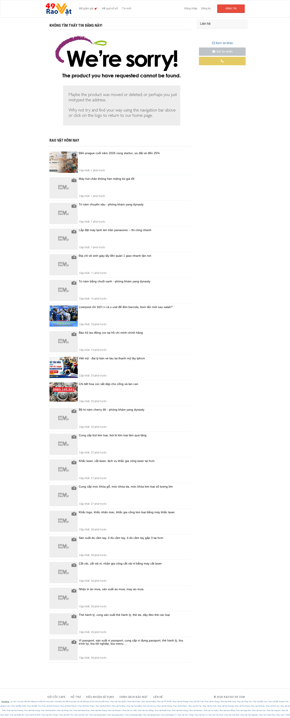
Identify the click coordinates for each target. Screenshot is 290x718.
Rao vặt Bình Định (103, 706)
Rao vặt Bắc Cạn (260, 702)
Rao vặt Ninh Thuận (50, 715)
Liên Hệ (158, 697)
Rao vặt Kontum (115, 710)
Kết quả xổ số (110, 8)
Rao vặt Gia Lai (149, 706)
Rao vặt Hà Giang (164, 706)
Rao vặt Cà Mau (119, 706)
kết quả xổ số (88, 702)
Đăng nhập (190, 8)
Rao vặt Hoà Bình (48, 710)
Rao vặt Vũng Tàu (244, 702)
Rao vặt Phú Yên (81, 715)
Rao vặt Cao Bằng (134, 706)
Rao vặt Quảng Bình (97, 715)
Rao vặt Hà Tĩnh (210, 706)
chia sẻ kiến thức (102, 702)
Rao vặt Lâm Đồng (146, 710)
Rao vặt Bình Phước (68, 706)
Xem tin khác (224, 43)
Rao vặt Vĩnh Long (228, 702)
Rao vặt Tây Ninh (216, 715)
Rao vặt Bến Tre (34, 706)
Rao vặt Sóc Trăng (185, 715)
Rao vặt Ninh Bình (33, 715)
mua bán (49, 702)
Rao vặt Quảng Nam (116, 715)
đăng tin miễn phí (38, 702)
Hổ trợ (76, 697)
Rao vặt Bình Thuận (86, 706)
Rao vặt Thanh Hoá (267, 715)
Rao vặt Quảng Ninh (151, 715)
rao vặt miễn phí (23, 702)
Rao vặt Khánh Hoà (81, 710)
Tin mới (126, 8)
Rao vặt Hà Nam (180, 706)
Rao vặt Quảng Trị (169, 715)
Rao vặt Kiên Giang (98, 710)
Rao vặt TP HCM (164, 702)
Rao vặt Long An (273, 710)
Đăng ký (206, 8)
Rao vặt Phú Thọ (66, 715)
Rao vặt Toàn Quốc (118, 702)
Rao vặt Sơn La (201, 715)
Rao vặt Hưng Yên (65, 710)
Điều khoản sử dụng (100, 697)
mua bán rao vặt (75, 702)
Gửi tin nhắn (224, 51)
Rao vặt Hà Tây (195, 706)
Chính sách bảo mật (133, 697)
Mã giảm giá (86, 8)
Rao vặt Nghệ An (17, 715)
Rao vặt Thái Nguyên (249, 715)
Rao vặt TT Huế (283, 715)
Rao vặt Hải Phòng (180, 702)
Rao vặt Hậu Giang (32, 710)
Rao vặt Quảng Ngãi (133, 715)
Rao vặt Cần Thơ (196, 702)
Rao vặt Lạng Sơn (243, 710)
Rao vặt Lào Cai (259, 710)
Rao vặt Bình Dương (50, 706)
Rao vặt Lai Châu (129, 710)
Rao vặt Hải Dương (225, 706)
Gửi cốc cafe (56, 697)
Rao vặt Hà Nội (134, 702)
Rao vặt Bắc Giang (276, 702)
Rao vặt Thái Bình (232, 715)
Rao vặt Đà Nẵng (148, 702)
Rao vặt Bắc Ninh (18, 706)
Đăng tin (231, 8)
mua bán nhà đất (61, 702)
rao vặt (13, 702)
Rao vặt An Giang (212, 702)
